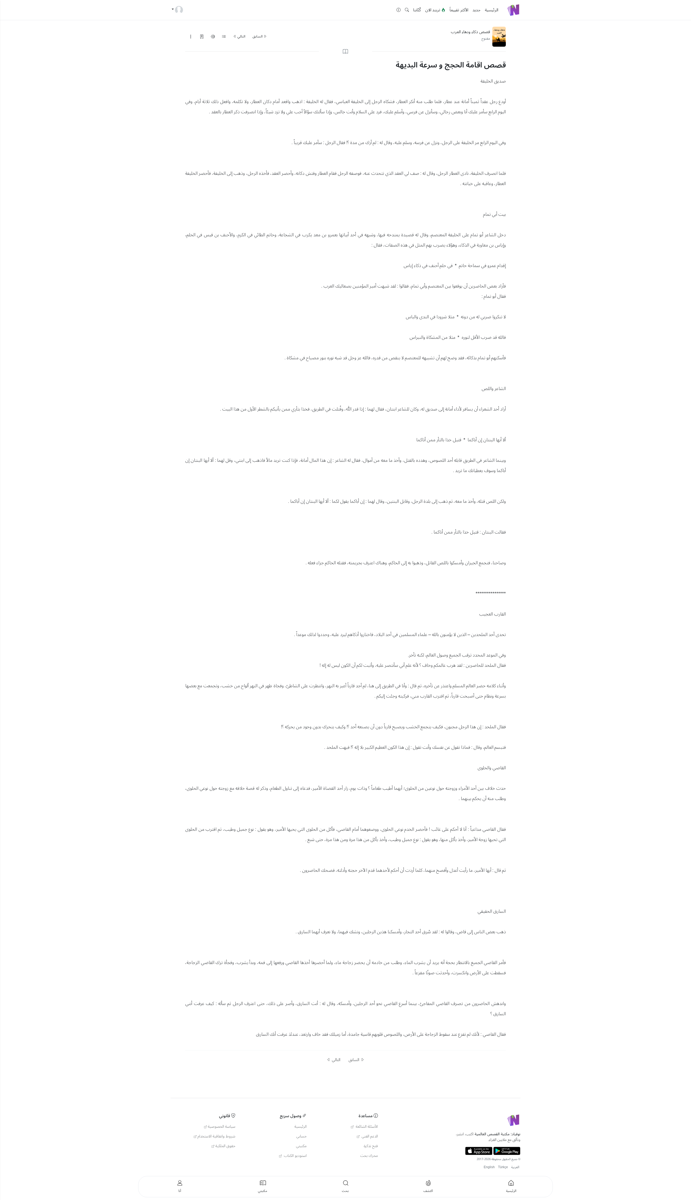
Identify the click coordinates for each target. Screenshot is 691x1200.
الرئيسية (491, 10)
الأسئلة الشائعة (366, 1126)
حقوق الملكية (225, 1146)
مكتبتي (301, 1146)
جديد (476, 10)
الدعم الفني (369, 1136)
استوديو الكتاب (295, 1156)
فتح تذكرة (371, 1146)
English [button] (489, 1167)
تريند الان (433, 10)
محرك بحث (369, 1156)
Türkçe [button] (503, 1167)
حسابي (301, 1136)
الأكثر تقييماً (459, 10)
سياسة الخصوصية (221, 1126)
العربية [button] (515, 1167)
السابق (257, 36)
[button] (407, 10)
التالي (240, 36)
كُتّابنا (417, 10)
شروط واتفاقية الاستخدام (216, 1136)
